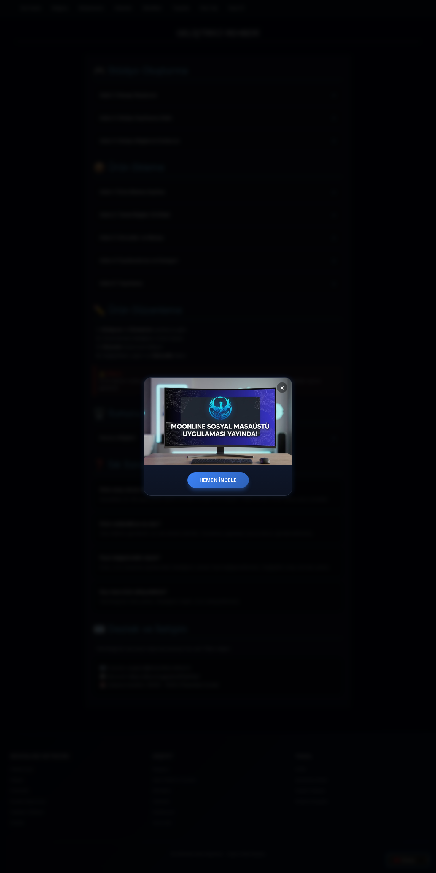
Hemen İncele (218, 480)
